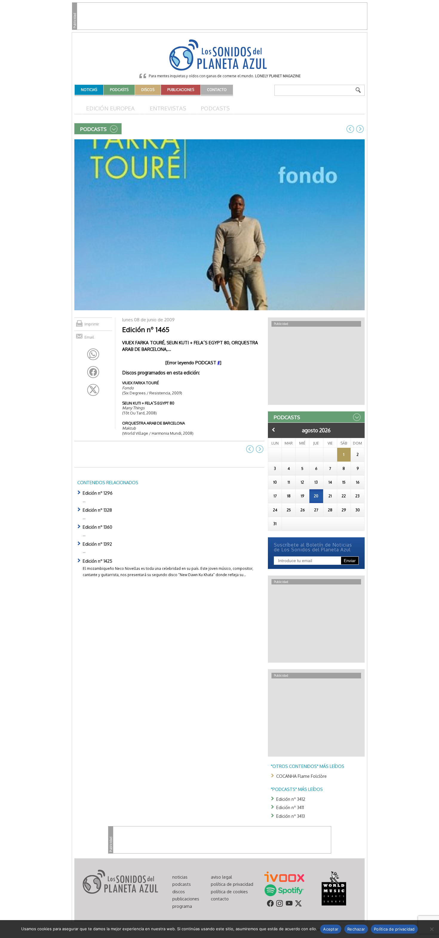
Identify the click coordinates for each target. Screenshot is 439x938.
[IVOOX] (284, 876)
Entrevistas (168, 108)
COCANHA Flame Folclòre (301, 776)
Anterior (273, 430)
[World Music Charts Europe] (334, 887)
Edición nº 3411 (290, 807)
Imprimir (92, 324)
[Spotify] (284, 889)
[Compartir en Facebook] (93, 372)
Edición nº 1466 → (360, 129)
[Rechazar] (432, 929)
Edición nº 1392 (97, 544)
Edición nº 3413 (290, 816)
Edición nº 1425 (97, 561)
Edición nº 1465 (145, 329)
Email (89, 337)
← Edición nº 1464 (350, 129)
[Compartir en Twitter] (93, 390)
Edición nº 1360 (97, 527)
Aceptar (330, 929)
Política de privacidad (394, 929)
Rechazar (356, 929)
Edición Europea (110, 108)
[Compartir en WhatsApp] (93, 354)
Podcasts (215, 108)
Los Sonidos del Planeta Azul (219, 55)
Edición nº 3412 (290, 799)
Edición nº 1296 (98, 493)
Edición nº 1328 (97, 510)
